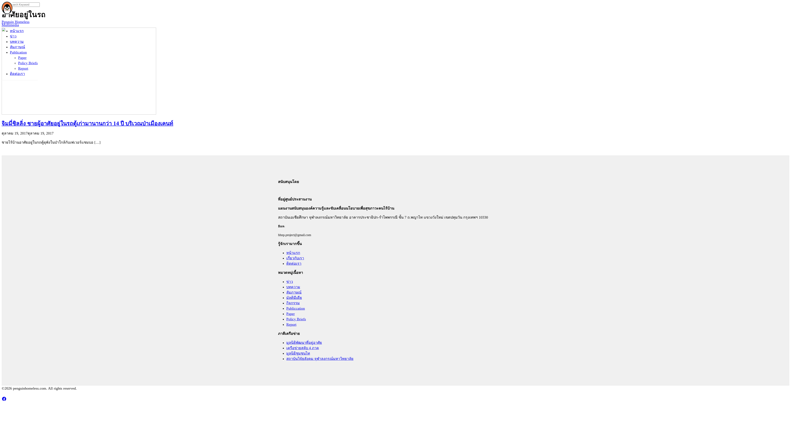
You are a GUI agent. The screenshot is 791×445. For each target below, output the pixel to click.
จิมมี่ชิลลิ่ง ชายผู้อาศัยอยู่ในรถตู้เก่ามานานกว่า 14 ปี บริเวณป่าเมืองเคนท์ (87, 123)
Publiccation (295, 308)
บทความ (17, 42)
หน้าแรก (17, 31)
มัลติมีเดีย (294, 298)
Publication (18, 52)
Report (23, 68)
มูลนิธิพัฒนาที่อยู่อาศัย (304, 343)
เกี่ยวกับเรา (295, 258)
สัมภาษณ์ (17, 47)
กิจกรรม (293, 303)
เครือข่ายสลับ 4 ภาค (302, 348)
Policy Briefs (28, 63)
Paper (22, 58)
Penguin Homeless (15, 22)
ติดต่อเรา (17, 74)
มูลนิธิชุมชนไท (298, 353)
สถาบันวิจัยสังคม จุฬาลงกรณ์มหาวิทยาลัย (319, 359)
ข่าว (13, 36)
